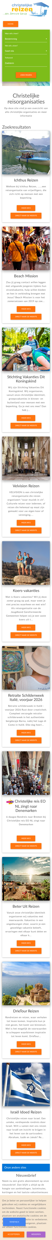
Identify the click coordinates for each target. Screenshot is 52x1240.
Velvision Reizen (26, 486)
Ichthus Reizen (26, 180)
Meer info (26, 208)
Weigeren (36, 1234)
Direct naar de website (26, 215)
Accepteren (14, 1234)
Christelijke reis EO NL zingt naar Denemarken (30, 806)
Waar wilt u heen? (11, 33)
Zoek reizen (26, 75)
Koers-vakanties (26, 591)
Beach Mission (26, 276)
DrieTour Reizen (26, 1011)
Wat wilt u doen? (11, 46)
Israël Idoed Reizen (26, 1112)
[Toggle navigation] (44, 1167)
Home (11, 24)
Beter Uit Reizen (26, 906)
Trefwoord (9, 58)
